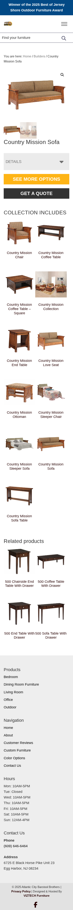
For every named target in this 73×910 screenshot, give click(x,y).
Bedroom (11, 677)
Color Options (14, 758)
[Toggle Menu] (64, 24)
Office (8, 700)
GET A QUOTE (36, 193)
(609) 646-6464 (16, 846)
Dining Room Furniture (21, 684)
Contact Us (12, 766)
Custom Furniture (17, 750)
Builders (39, 56)
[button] (62, 74)
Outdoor (10, 707)
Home (8, 728)
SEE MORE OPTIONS (36, 179)
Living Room (13, 692)
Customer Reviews (18, 743)
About (8, 735)
